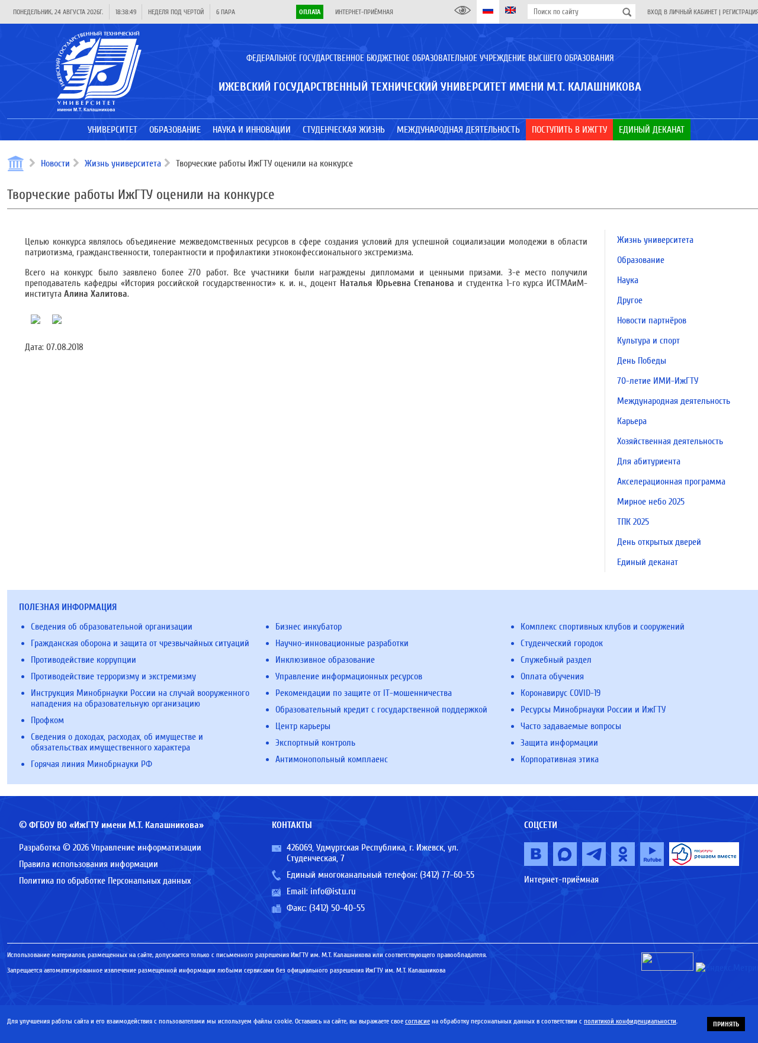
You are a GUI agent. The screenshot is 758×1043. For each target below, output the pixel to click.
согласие (417, 1021)
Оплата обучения (552, 676)
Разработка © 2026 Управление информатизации (110, 847)
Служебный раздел (556, 659)
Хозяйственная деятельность (670, 441)
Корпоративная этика (560, 759)
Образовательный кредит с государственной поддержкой (381, 709)
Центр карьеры (302, 726)
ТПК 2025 (633, 521)
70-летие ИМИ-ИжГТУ (657, 381)
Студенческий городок (562, 643)
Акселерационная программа (671, 481)
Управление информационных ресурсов (348, 676)
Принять (726, 1024)
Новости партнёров (651, 320)
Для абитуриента (648, 461)
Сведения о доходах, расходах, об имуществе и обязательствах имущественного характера (117, 742)
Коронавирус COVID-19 (560, 693)
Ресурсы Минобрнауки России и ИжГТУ (593, 709)
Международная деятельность (673, 401)
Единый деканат (647, 562)
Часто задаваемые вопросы (571, 726)
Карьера (632, 421)
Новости (55, 163)
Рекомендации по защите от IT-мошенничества (363, 693)
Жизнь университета (123, 163)
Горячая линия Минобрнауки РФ (91, 764)
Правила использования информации (88, 864)
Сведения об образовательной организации (111, 626)
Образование (640, 260)
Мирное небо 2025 (651, 501)
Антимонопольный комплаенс (331, 759)
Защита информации (559, 742)
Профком (47, 720)
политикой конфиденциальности (630, 1021)
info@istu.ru (333, 891)
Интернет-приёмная (364, 12)
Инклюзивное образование (325, 659)
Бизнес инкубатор (308, 626)
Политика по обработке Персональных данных (105, 880)
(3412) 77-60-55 (447, 874)
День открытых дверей (659, 542)
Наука (627, 280)
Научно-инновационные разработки (342, 643)
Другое (630, 300)
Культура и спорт (648, 340)
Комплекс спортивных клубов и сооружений (603, 626)
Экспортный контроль (315, 742)
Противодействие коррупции (83, 659)
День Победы (641, 360)
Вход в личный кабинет (682, 12)
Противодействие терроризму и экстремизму (113, 676)
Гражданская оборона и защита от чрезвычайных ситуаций (140, 643)
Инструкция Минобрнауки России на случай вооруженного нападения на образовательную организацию (140, 698)
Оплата (309, 12)
